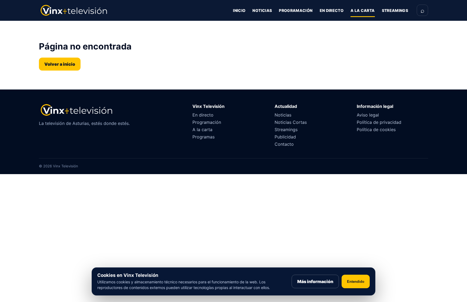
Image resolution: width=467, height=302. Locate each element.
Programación (295, 10)
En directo (332, 10)
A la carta (363, 10)
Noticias (262, 10)
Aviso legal (368, 115)
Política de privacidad (379, 122)
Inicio (239, 10)
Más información (315, 281)
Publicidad (285, 137)
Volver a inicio (59, 64)
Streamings (395, 10)
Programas (203, 137)
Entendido (355, 282)
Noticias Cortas (291, 122)
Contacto (284, 144)
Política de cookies (376, 129)
